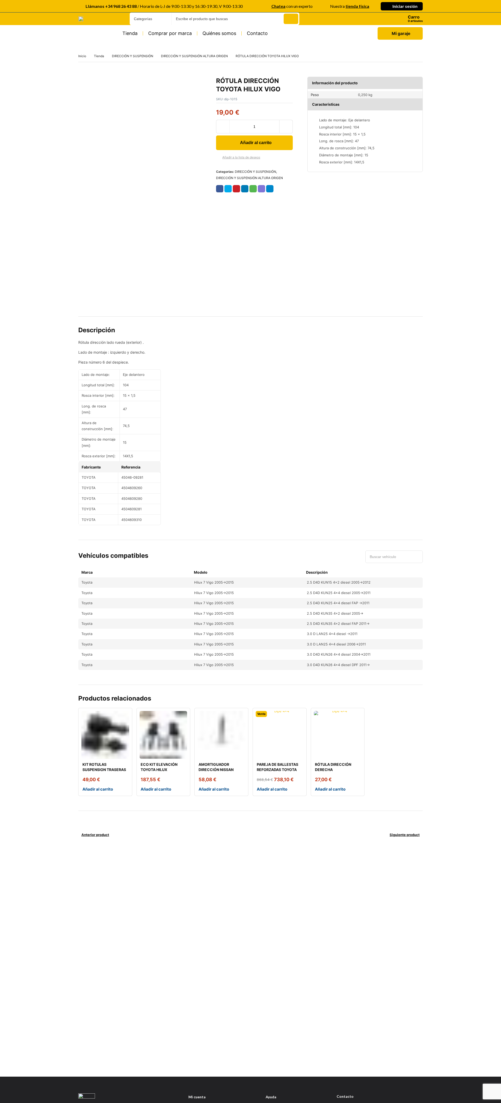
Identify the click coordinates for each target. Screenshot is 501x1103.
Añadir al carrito (256, 142)
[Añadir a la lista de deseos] (218, 158)
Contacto (257, 33)
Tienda (130, 33)
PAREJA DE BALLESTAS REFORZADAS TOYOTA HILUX (277, 769)
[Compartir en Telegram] (269, 188)
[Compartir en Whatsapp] (253, 188)
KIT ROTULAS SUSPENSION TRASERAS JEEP (104, 769)
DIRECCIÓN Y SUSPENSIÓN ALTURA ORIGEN (194, 56)
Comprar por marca (170, 33)
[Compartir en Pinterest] (236, 188)
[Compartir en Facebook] (219, 188)
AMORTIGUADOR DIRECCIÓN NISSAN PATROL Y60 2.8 (216, 769)
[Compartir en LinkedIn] (244, 188)
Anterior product (95, 835)
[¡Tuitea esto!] (228, 188)
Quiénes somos (219, 33)
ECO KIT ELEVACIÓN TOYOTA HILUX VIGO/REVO (159, 769)
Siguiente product (405, 835)
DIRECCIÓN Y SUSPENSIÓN (132, 56)
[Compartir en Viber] (261, 188)
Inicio (82, 56)
